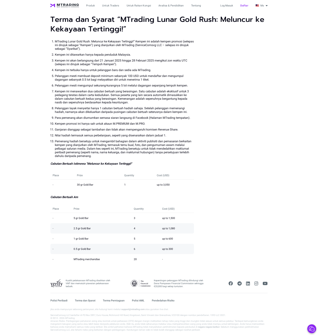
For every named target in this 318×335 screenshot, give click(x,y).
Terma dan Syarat (85, 300)
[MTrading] (64, 5)
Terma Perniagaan (114, 300)
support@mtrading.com (133, 309)
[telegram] (239, 283)
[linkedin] (248, 283)
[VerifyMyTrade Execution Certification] (56, 283)
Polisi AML (138, 300)
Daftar (244, 5)
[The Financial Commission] (141, 283)
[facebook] (231, 283)
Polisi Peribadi (59, 300)
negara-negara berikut (209, 327)
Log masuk (226, 5)
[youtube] (265, 283)
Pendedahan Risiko (163, 300)
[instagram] (256, 283)
